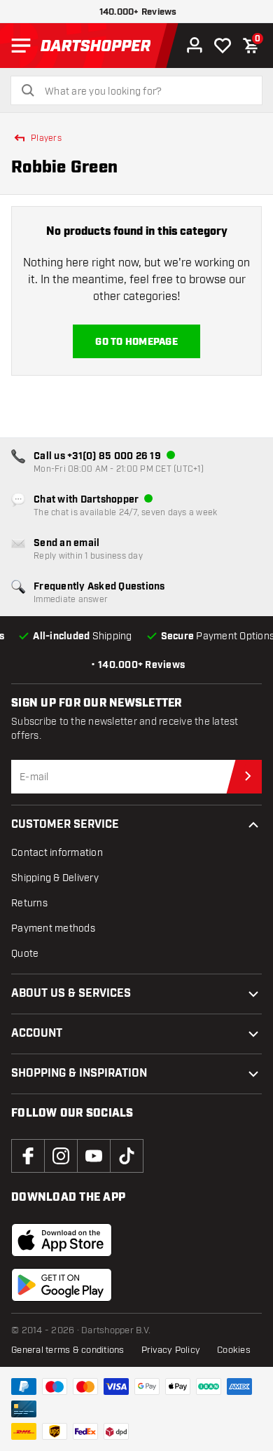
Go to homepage (136, 342)
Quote (24, 954)
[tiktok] (127, 1156)
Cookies (234, 1350)
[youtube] (94, 1156)
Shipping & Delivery (55, 878)
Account (36, 1033)
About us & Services (71, 993)
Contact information (57, 853)
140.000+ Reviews (138, 12)
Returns (29, 903)
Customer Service (65, 824)
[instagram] (61, 1156)
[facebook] (28, 1156)
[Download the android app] (61, 1285)
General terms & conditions (68, 1350)
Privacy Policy (171, 1350)
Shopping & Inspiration (79, 1073)
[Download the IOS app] (61, 1240)
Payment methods (53, 928)
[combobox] (144, 91)
